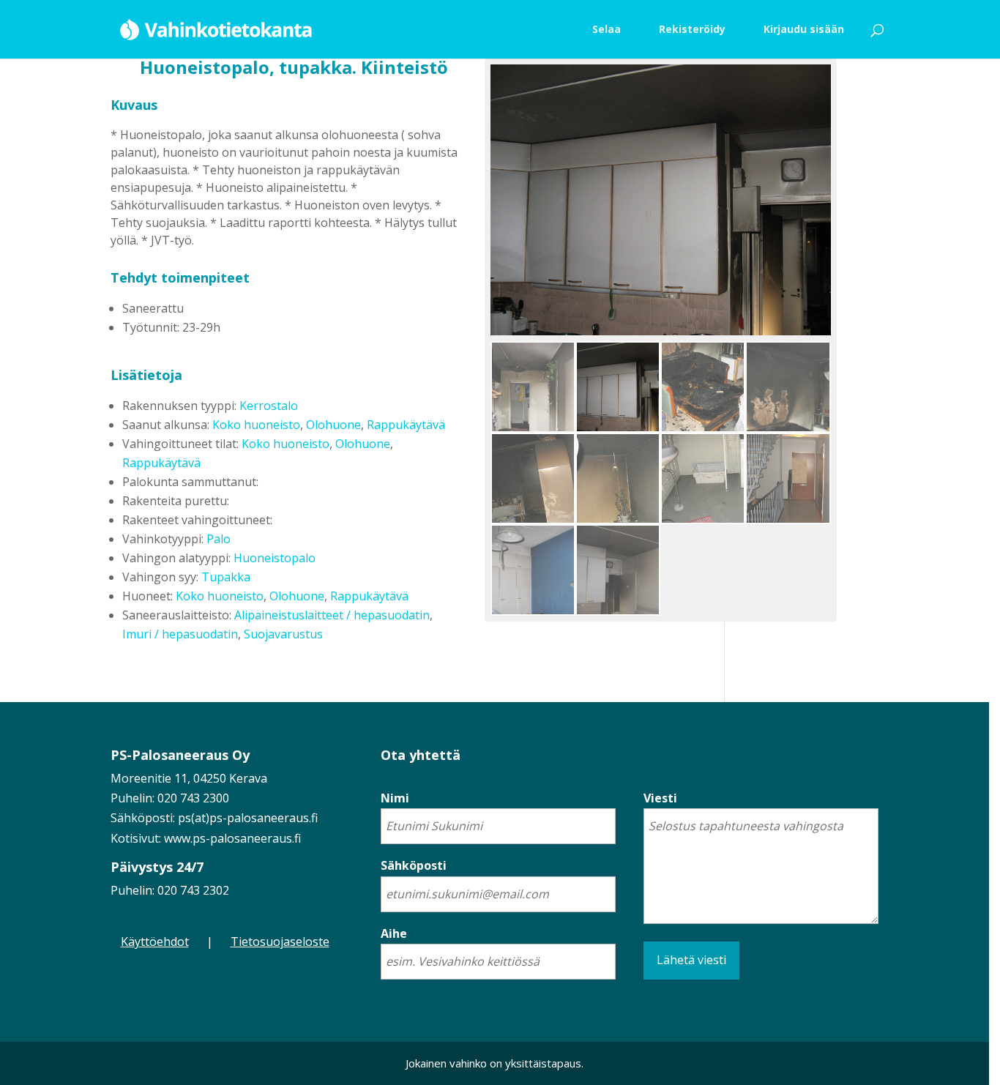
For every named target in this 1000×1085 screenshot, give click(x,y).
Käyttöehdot (155, 941)
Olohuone (333, 425)
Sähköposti (414, 865)
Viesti (660, 798)
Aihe (394, 933)
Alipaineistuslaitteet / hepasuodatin (332, 615)
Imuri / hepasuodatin (180, 634)
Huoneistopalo (275, 558)
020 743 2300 (193, 798)
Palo (218, 539)
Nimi (395, 798)
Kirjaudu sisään (804, 29)
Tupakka (225, 577)
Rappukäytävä (406, 425)
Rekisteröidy (692, 29)
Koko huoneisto (256, 425)
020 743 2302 (193, 890)
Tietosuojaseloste (280, 941)
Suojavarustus (283, 634)
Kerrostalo (268, 406)
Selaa (606, 29)
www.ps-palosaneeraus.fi (232, 838)
